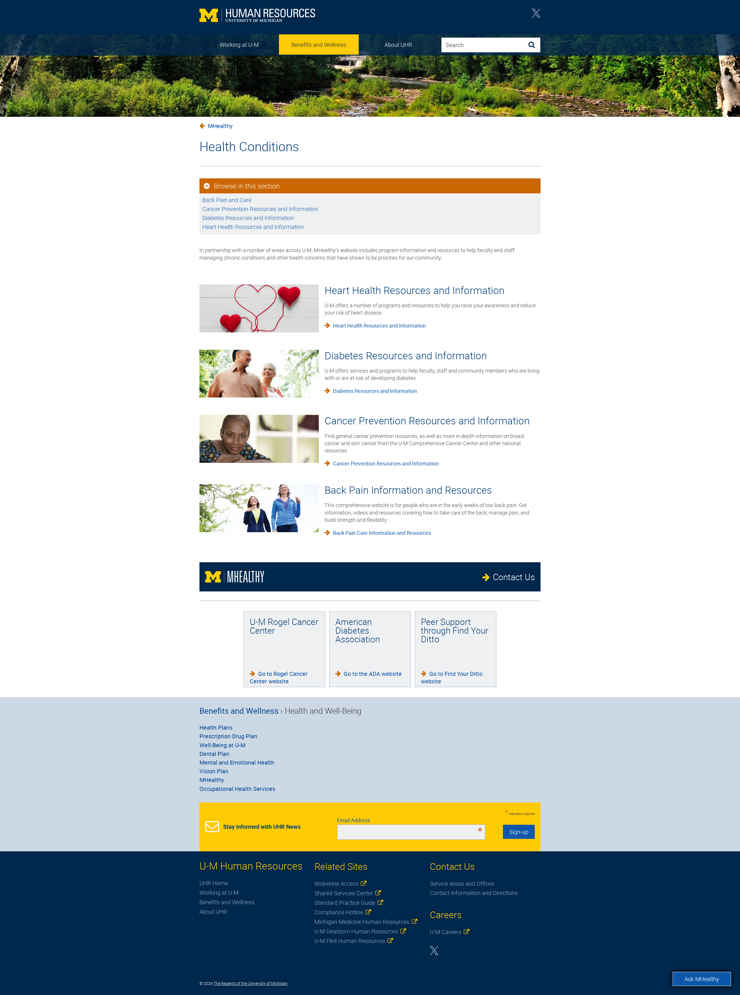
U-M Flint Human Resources (349, 941)
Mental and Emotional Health (236, 762)
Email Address (409, 820)
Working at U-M (239, 45)
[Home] (257, 16)
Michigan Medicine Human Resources (361, 922)
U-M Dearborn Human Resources (356, 931)
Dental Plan (214, 753)
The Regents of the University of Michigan (251, 983)
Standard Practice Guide (344, 903)
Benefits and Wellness (318, 45)
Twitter (536, 15)
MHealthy (220, 126)
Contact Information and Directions (474, 893)
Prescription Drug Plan (228, 736)
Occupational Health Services (237, 788)
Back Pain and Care (226, 200)
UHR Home (213, 883)
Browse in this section (247, 186)
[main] (370, 192)
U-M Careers (445, 932)
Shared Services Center (343, 893)
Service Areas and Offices (462, 883)
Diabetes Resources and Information (248, 218)
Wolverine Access (336, 883)
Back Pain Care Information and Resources (382, 532)
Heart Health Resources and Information (253, 227)
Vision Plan (213, 771)
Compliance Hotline (338, 912)
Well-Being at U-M (222, 745)
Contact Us (514, 577)
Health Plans (215, 727)
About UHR (398, 45)
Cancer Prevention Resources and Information (260, 209)
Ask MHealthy (701, 979)
